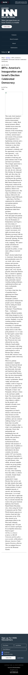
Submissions (14, 47)
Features (14, 35)
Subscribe (7, 26)
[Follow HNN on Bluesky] (9, 52)
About (14, 43)
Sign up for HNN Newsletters (14, 667)
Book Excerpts (14, 39)
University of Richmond (21, 3)
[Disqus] (14, 571)
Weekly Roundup (8, 654)
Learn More (20, 658)
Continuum (6, 652)
